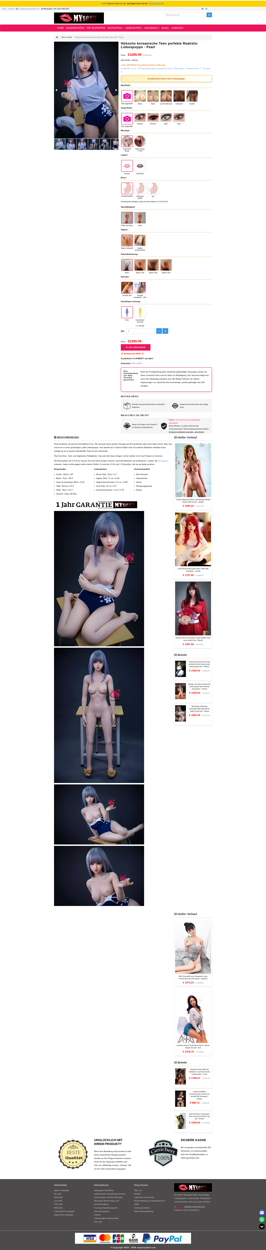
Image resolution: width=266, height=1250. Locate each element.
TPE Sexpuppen (95, 28)
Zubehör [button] (177, 28)
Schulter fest (127, 295)
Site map (98, 1222)
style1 (127, 273)
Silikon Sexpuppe (61, 1190)
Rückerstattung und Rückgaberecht (149, 1201)
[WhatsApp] (262, 1219)
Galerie (97, 1215)
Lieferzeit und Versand (144, 1197)
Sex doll (57, 1194)
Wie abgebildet (127, 104)
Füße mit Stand (127, 225)
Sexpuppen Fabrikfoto (103, 1190)
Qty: (123, 331)
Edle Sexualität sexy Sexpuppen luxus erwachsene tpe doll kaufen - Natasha (193, 977)
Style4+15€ (166, 273)
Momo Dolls (67, 37)
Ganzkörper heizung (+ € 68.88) (140, 323)
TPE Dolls (58, 1204)
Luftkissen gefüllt (140, 197)
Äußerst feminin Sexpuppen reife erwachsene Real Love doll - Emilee (199, 1116)
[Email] (262, 1212)
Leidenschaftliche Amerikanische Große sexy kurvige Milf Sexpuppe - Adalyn (199, 1095)
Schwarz (153, 124)
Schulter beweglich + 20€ (140, 296)
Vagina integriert (127, 248)
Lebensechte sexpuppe (64, 1211)
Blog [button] (165, 28)
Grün (179, 124)
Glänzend (140, 174)
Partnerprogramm (102, 1211)
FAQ (4, 9)
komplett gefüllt (127, 196)
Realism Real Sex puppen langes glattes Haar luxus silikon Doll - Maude (193, 639)
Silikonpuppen (75, 28)
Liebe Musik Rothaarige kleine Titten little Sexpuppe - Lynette (193, 570)
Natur (153, 104)
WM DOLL (58, 1208)
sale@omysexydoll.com (29, 9)
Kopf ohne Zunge (127, 150)
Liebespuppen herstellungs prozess (109, 1194)
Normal (127, 174)
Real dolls (58, 1197)
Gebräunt (179, 104)
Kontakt (11, 9)
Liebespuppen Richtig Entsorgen (108, 1197)
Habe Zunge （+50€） (140, 150)
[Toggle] (262, 1226)
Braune (140, 124)
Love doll (58, 1201)
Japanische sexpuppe (63, 1215)
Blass (140, 104)
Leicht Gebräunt (166, 104)
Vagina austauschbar (140, 249)
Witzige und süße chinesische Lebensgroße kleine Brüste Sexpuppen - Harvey (199, 686)
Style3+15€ (153, 273)
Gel (153, 196)
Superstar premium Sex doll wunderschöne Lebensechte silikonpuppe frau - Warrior (199, 664)
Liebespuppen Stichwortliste (106, 1218)
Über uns (138, 1190)
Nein (140, 225)
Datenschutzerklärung (143, 1211)
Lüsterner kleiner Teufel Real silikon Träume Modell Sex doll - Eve (193, 1046)
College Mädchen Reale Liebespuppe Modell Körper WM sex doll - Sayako (193, 501)
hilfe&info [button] (151, 28)
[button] (56, 90)
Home (60, 28)
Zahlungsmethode (142, 1208)
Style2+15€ (140, 273)
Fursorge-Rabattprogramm (106, 1208)
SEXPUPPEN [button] (115, 28)
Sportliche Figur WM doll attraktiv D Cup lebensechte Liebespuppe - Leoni (199, 1071)
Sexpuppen (163, 461)
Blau (166, 124)
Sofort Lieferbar (155, 4)
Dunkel (192, 104)
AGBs (136, 1204)
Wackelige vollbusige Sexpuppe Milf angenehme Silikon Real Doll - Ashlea (199, 708)
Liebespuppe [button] (133, 28)
